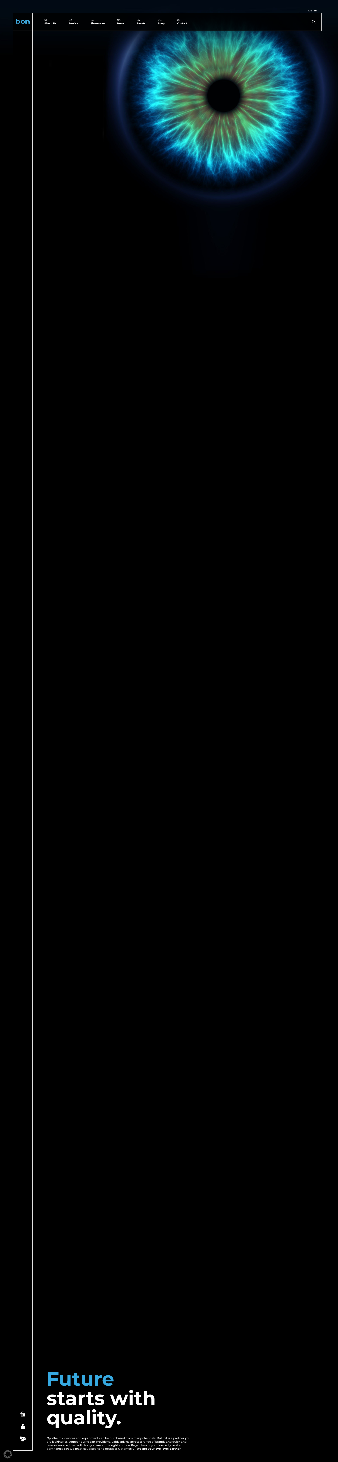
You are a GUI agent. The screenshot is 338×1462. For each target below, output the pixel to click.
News (120, 23)
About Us (50, 23)
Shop (161, 23)
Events (141, 23)
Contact (182, 23)
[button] (23, 22)
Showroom (98, 23)
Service (73, 23)
